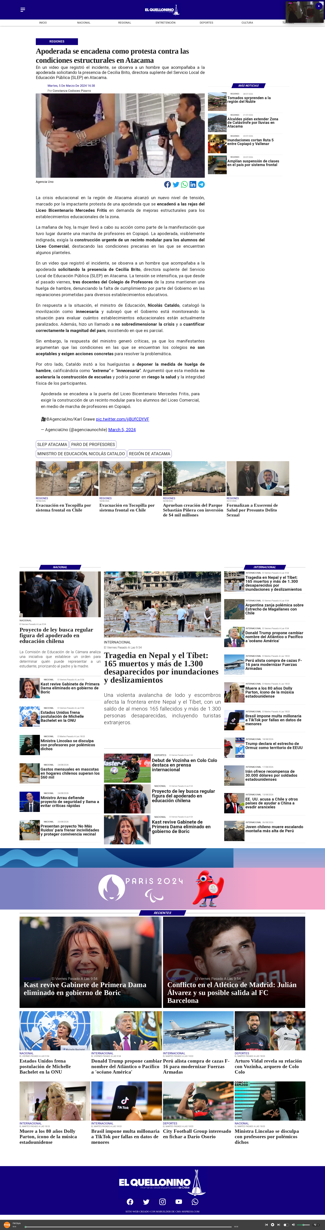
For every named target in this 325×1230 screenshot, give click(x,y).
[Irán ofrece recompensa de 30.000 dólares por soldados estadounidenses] (234, 775)
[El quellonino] (162, 15)
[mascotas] (30, 773)
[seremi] (258, 495)
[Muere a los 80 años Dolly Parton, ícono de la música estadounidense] (234, 692)
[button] (52, 444)
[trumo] (234, 803)
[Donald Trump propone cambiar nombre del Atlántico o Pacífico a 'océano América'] (234, 637)
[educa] (60, 616)
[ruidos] (30, 830)
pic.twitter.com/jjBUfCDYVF (122, 419)
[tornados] (217, 101)
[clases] (217, 165)
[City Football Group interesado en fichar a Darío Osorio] (198, 1120)
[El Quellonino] (23, 12)
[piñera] (194, 495)
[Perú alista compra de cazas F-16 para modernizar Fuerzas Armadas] (234, 664)
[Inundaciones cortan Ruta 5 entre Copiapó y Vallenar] (217, 144)
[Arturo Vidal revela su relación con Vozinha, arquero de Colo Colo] (270, 1050)
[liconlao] (30, 745)
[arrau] (30, 802)
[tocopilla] (67, 495)
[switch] (286, 1225)
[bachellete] (30, 716)
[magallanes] (234, 609)
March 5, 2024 (122, 429)
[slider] (25, 1227)
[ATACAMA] (217, 122)
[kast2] (30, 688)
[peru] (234, 831)
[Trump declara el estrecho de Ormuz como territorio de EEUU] (234, 748)
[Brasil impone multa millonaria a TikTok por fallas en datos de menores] (234, 720)
